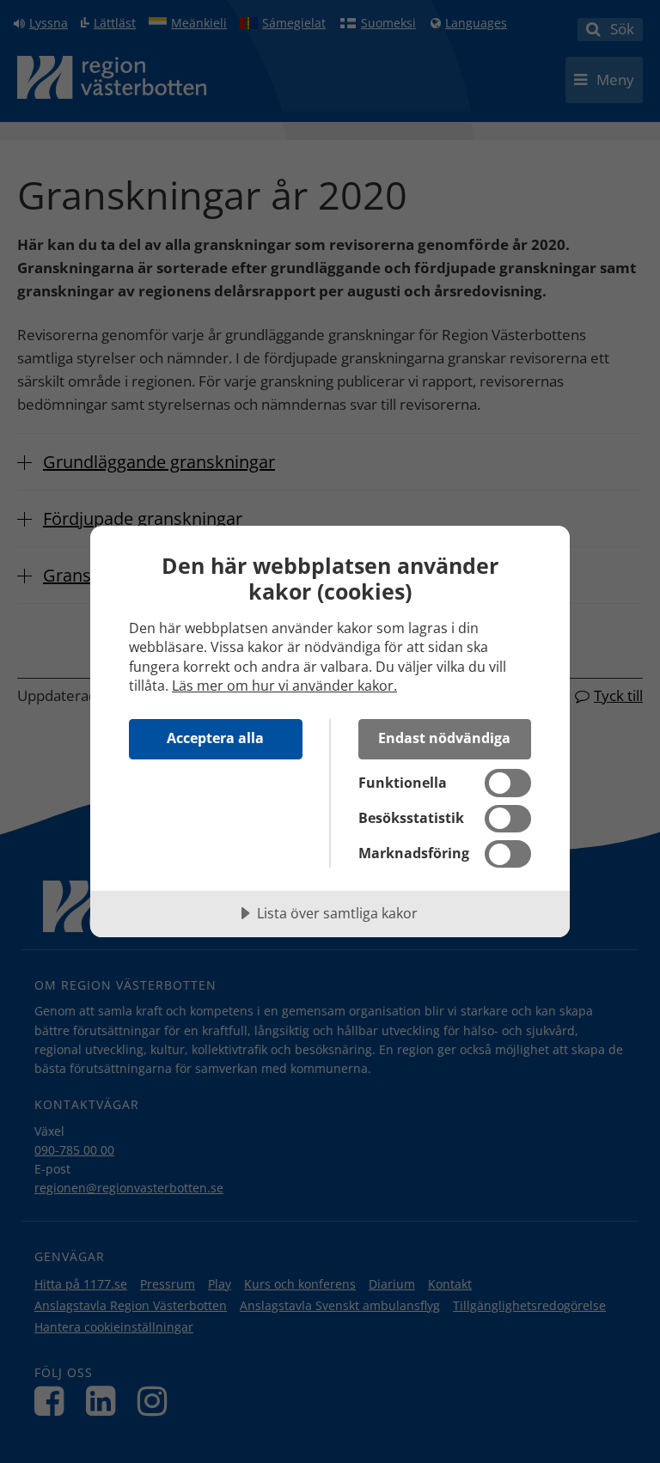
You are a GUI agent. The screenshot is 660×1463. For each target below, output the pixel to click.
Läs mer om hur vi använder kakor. (284, 685)
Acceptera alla (215, 737)
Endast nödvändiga (444, 737)
